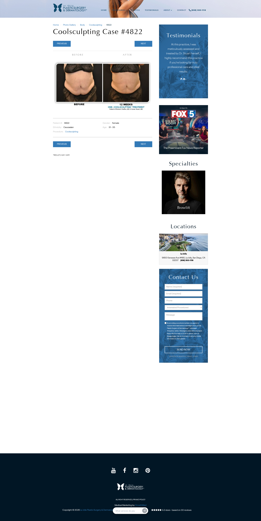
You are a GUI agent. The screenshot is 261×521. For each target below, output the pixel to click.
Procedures (118, 10)
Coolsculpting (95, 25)
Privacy (190, 356)
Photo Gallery (69, 25)
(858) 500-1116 (198, 10)
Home (104, 10)
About (167, 10)
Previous (62, 44)
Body (82, 25)
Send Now (183, 350)
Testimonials (152, 10)
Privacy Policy (171, 336)
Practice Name (130, 1)
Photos (136, 10)
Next (143, 44)
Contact (181, 10)
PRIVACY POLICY (139, 500)
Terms (196, 356)
